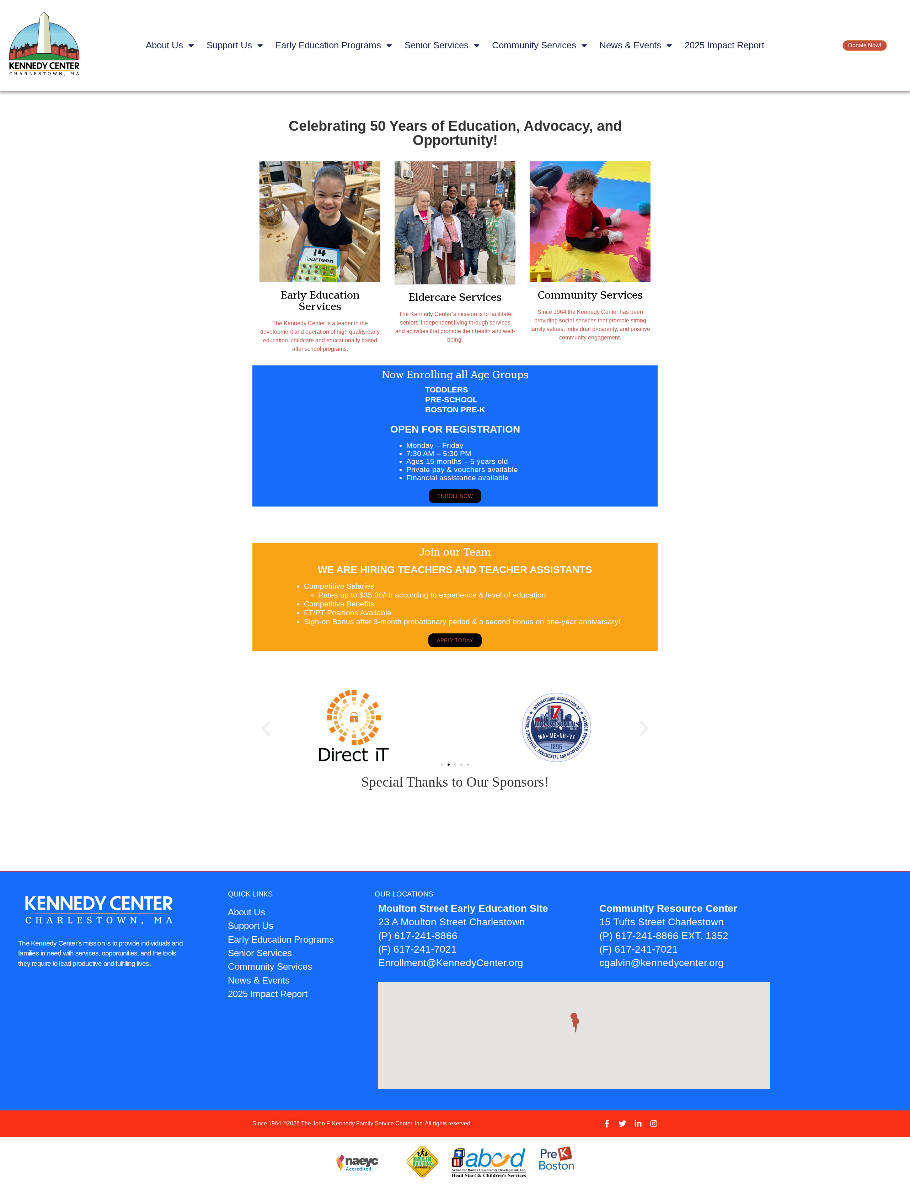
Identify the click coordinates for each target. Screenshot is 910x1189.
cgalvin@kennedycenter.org (661, 962)
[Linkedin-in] (638, 1124)
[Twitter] (622, 1124)
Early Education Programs (328, 45)
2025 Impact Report (724, 45)
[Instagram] (654, 1124)
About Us (164, 45)
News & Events (630, 45)
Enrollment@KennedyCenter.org (450, 962)
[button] (266, 728)
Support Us (229, 45)
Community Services (534, 45)
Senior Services (437, 45)
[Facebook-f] (607, 1124)
